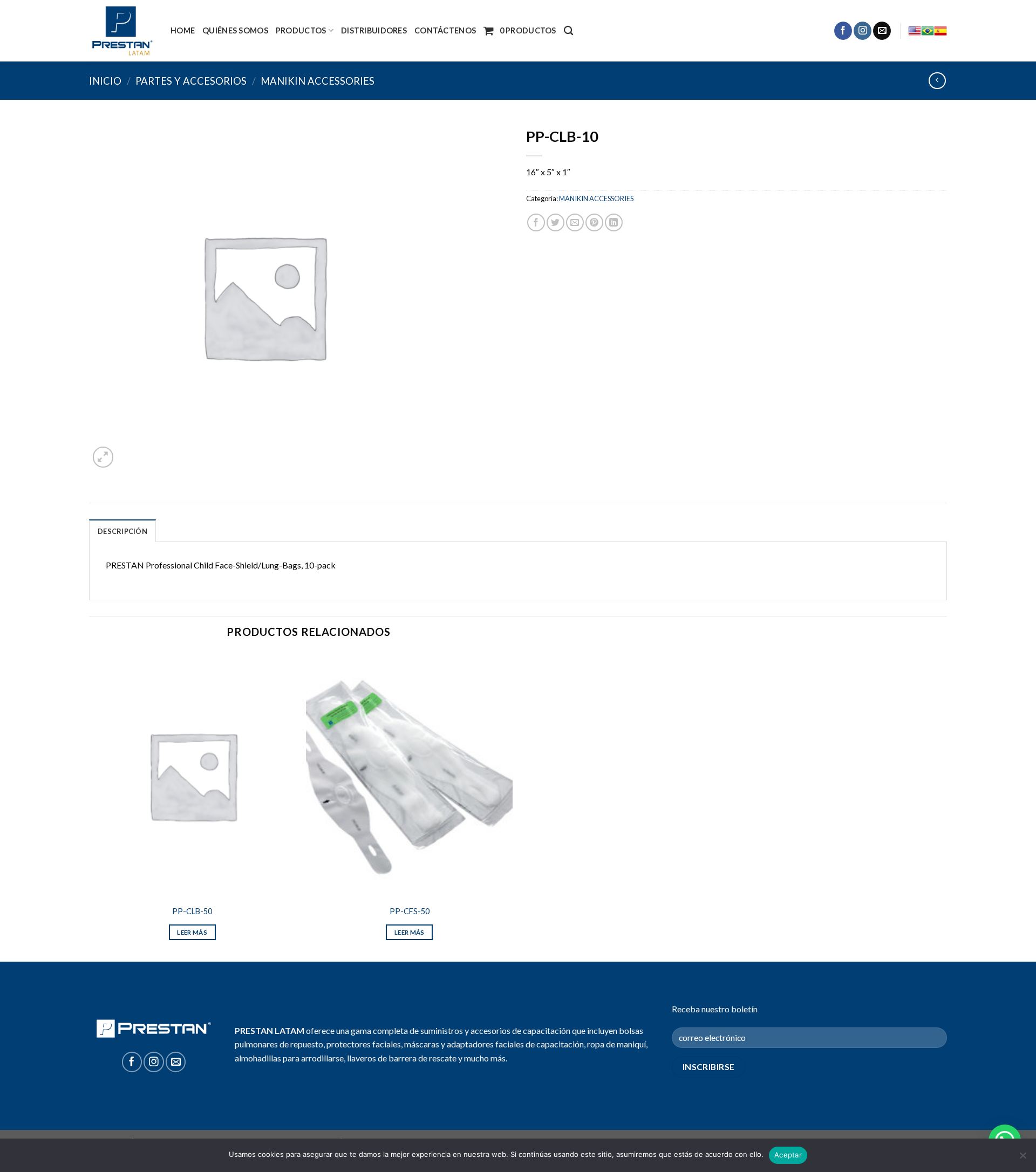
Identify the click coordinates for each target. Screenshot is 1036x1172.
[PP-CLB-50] (192, 775)
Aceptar (788, 1154)
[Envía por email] (575, 222)
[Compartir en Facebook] (536, 222)
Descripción (122, 531)
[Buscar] (568, 31)
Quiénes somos (235, 30)
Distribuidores (374, 30)
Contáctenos (445, 30)
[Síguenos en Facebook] (843, 31)
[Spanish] (940, 31)
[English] (914, 31)
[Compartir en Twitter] (555, 222)
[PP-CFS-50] (409, 775)
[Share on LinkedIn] (614, 222)
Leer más (192, 932)
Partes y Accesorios (191, 81)
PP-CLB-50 (192, 911)
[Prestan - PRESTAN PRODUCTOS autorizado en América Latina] (121, 30)
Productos (301, 30)
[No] (1022, 1158)
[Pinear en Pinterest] (594, 222)
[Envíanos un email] (882, 31)
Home (183, 30)
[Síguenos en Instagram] (862, 31)
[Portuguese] (927, 31)
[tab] (122, 530)
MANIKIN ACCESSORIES (317, 81)
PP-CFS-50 (410, 911)
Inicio (105, 81)
